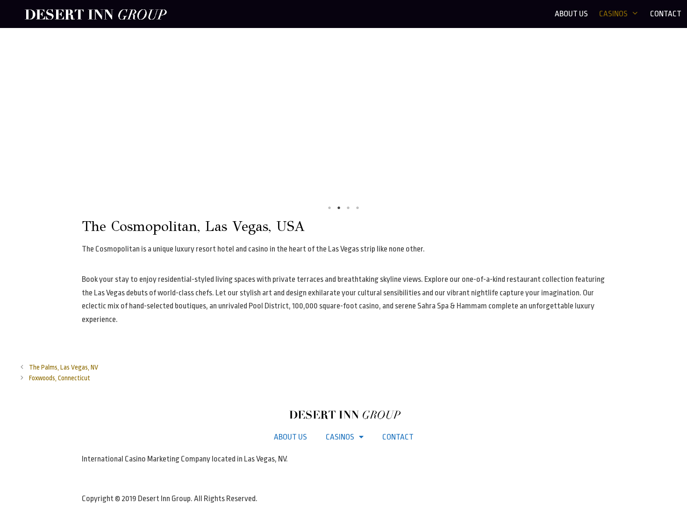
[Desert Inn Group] (96, 14)
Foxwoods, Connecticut (59, 378)
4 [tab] (357, 207)
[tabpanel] (343, 121)
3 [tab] (348, 207)
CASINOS (613, 13)
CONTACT (665, 13)
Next (673, 121)
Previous (14, 121)
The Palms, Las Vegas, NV (63, 367)
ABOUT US (571, 13)
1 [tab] (329, 207)
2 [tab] (339, 207)
